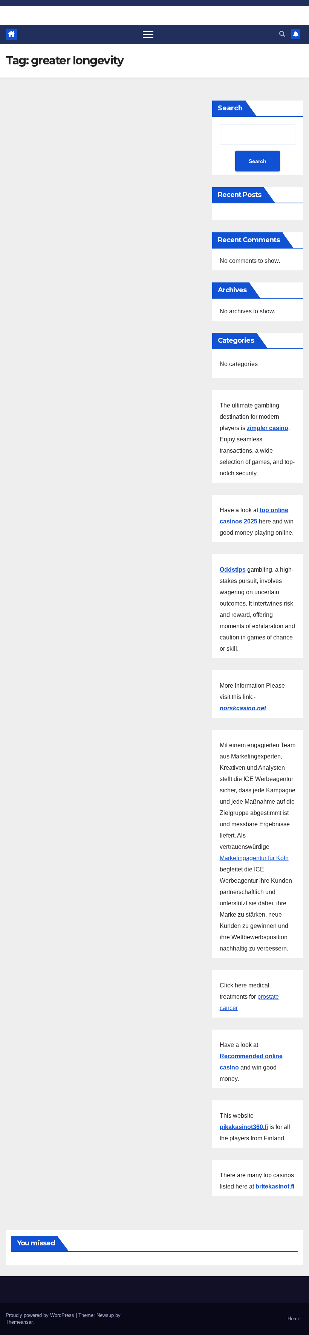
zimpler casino (267, 428)
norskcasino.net (243, 708)
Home (294, 1318)
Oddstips (233, 569)
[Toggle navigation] (148, 34)
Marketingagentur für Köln (254, 858)
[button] (282, 34)
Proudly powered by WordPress (41, 1315)
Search (230, 108)
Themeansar (19, 1322)
